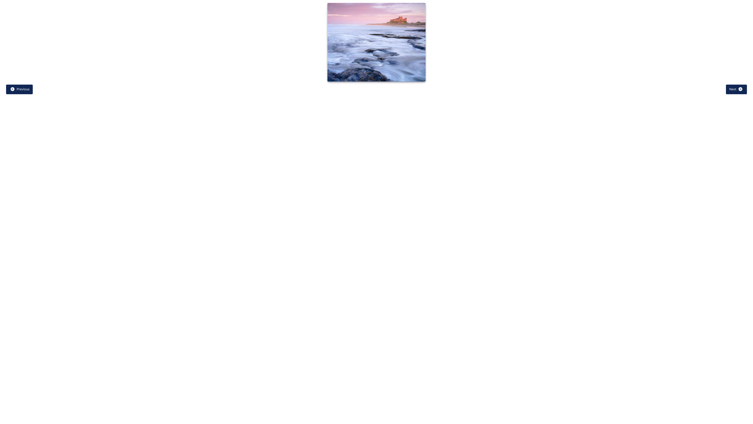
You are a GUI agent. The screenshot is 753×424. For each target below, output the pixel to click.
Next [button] (733, 89)
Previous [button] (22, 89)
